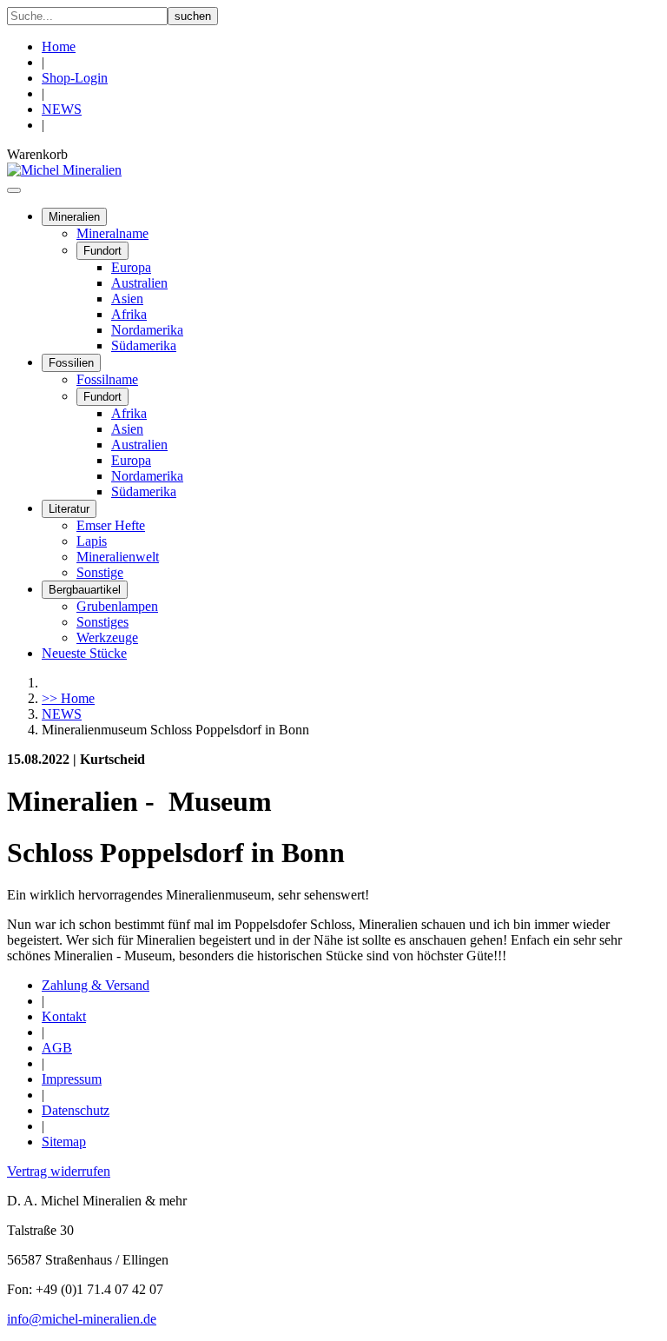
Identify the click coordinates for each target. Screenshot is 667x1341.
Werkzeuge (107, 637)
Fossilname (107, 379)
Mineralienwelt (117, 556)
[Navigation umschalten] (14, 190)
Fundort (102, 250)
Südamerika (143, 345)
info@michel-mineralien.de (81, 1318)
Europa (131, 267)
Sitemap (64, 1141)
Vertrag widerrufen (58, 1171)
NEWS (62, 109)
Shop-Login (75, 77)
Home (59, 46)
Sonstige (99, 572)
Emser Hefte (110, 525)
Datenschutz (75, 1110)
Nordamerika (147, 329)
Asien (127, 298)
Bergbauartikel (85, 589)
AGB (57, 1047)
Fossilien (71, 362)
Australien (139, 283)
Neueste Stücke (84, 653)
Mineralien (74, 216)
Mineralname (112, 233)
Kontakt (64, 1016)
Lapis (91, 541)
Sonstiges (102, 621)
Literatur (69, 508)
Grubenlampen (117, 606)
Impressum (72, 1079)
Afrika (129, 314)
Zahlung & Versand (95, 985)
